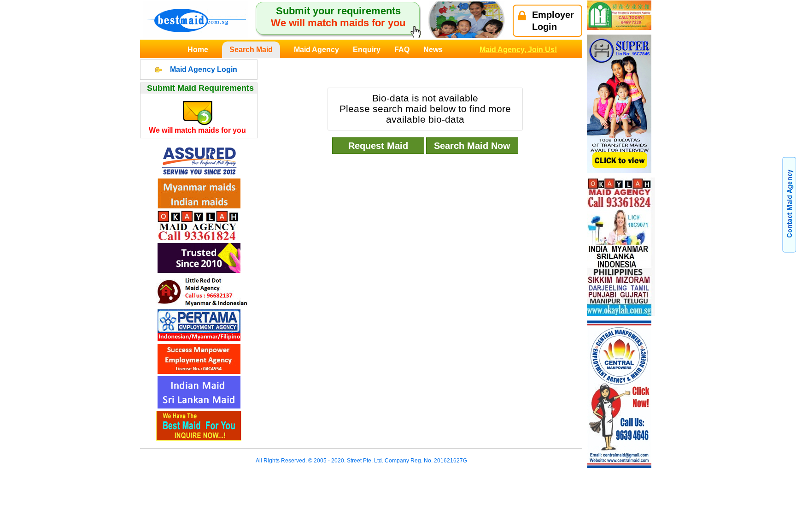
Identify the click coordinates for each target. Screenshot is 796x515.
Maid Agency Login (203, 69)
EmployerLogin (553, 21)
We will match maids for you (197, 130)
